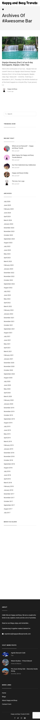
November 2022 (9, 276)
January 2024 (8, 224)
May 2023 (7, 254)
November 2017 (9, 497)
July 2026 (7, 201)
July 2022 (7, 291)
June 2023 (7, 250)
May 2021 (7, 344)
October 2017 (8, 501)
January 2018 (8, 490)
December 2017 (9, 494)
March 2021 (8, 351)
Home (4, 693)
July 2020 (7, 381)
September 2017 (9, 505)
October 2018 (8, 460)
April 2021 (7, 348)
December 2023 (9, 228)
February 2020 (9, 400)
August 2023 (8, 243)
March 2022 (8, 306)
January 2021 (8, 359)
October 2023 (8, 235)
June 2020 (7, 385)
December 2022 (9, 273)
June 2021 (7, 340)
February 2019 (9, 445)
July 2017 (7, 512)
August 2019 (8, 423)
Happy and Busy (12, 89)
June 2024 (7, 213)
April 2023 (7, 258)
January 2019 (8, 449)
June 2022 (7, 295)
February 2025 (9, 209)
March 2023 (8, 261)
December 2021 (9, 318)
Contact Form (6, 704)
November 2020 (9, 366)
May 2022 (7, 299)
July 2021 (7, 336)
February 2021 (9, 355)
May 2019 (7, 434)
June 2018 (7, 475)
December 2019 (9, 408)
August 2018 (8, 468)
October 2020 (8, 370)
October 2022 (8, 280)
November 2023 (9, 231)
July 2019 (7, 426)
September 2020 (9, 374)
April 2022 (7, 303)
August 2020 (8, 378)
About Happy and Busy (9, 700)
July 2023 (7, 246)
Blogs (4, 696)
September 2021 (9, 329)
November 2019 (9, 411)
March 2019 (8, 441)
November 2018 (9, 456)
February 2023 (9, 265)
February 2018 (9, 486)
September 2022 (9, 284)
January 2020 (8, 404)
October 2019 (8, 415)
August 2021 (8, 333)
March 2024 (8, 220)
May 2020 (7, 389)
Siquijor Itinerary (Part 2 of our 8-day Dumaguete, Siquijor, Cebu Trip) (17, 63)
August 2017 (8, 509)
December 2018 (9, 453)
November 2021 (9, 321)
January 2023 (8, 269)
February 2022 (9, 310)
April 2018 (7, 479)
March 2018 (8, 482)
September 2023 (9, 239)
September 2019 (9, 419)
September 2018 (9, 464)
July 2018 (7, 471)
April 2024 (7, 216)
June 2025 (7, 205)
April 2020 (7, 393)
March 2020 (8, 396)
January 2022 (8, 314)
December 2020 (9, 363)
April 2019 (7, 438)
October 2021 (8, 325)
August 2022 (8, 288)
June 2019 (7, 430)
